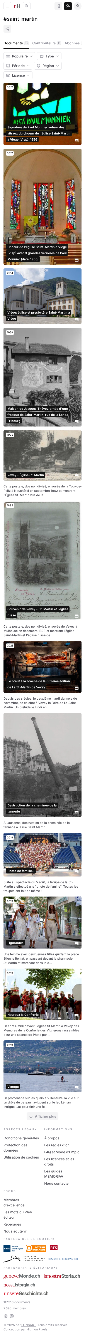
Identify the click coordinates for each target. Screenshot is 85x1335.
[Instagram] (12, 1316)
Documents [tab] (15, 43)
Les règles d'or (56, 1145)
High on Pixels (37, 1329)
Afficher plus (45, 1116)
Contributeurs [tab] (46, 43)
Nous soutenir (15, 1231)
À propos (52, 1138)
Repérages (12, 1224)
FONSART (28, 1325)
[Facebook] (5, 1316)
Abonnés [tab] (74, 43)
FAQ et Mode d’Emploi (62, 1152)
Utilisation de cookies (21, 1157)
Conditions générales (21, 1138)
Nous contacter (57, 1183)
